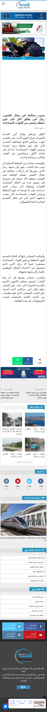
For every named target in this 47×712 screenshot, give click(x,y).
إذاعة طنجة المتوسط (36, 581)
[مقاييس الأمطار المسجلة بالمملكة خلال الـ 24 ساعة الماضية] (12, 419)
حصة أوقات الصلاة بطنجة (35, 558)
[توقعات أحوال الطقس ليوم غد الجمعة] (35, 445)
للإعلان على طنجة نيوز (36, 615)
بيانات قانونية (39, 601)
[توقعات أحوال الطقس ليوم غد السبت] (35, 419)
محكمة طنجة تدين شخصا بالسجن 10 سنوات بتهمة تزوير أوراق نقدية (10, 395)
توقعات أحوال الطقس (36, 567)
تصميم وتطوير (25, 705)
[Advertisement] (23, 85)
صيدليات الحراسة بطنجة (36, 562)
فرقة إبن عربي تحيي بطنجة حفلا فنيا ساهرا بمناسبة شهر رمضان (36, 395)
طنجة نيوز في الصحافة (36, 606)
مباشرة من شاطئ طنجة (35, 576)
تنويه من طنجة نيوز (37, 611)
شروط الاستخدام (38, 597)
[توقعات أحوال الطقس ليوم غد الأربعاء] (12, 445)
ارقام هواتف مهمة (38, 571)
